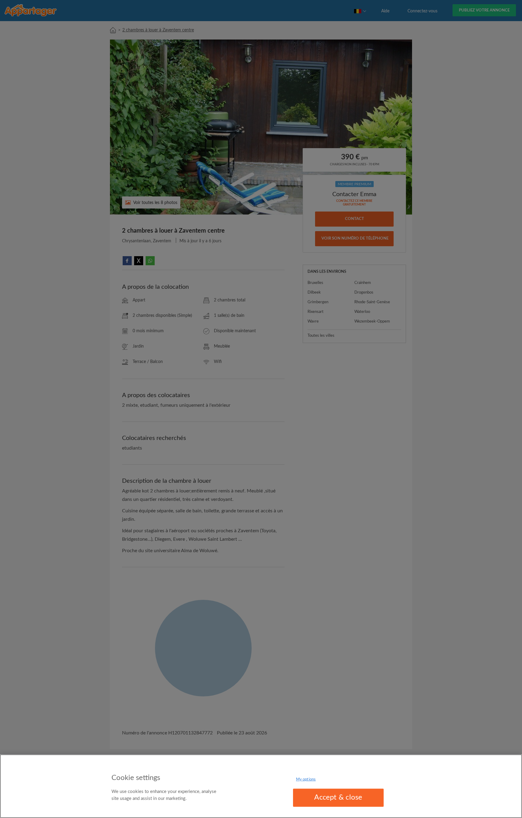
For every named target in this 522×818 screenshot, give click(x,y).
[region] (261, 786)
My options (306, 779)
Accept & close (338, 797)
